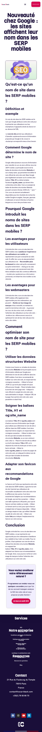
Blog (21, 665)
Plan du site (21, 648)
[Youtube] (24, 715)
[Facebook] (13, 715)
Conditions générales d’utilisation (21, 635)
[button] (25, 4)
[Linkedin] (29, 715)
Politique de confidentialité (21, 639)
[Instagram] (18, 715)
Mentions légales (21, 643)
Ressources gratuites (21, 661)
